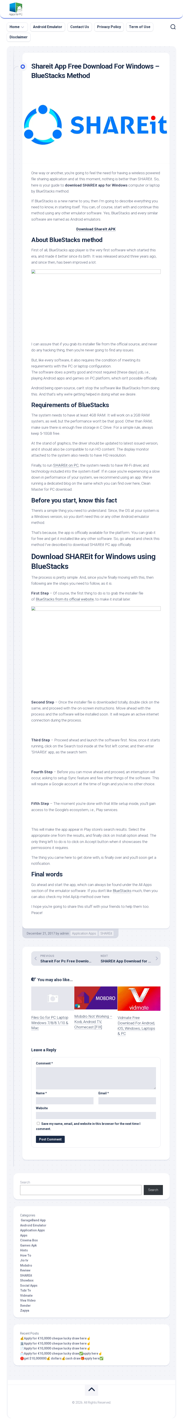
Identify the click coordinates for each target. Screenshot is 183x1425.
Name (41, 1093)
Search (25, 1182)
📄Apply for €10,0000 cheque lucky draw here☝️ (55, 1348)
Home (15, 27)
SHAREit (106, 933)
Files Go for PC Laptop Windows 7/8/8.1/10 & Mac (49, 1022)
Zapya (24, 1310)
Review (25, 1270)
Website (42, 1108)
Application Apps (84, 933)
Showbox (26, 1280)
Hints (24, 1250)
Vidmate (26, 1295)
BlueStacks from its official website (65, 599)
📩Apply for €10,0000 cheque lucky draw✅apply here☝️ (61, 1353)
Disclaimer (19, 37)
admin (64, 933)
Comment (44, 1063)
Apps (23, 1235)
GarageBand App (33, 1220)
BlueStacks (122, 890)
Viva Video (28, 1300)
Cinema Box (29, 1240)
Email (103, 1093)
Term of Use (139, 27)
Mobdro (26, 1265)
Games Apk (28, 1245)
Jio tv (24, 1260)
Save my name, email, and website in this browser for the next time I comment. (88, 1126)
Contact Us (79, 27)
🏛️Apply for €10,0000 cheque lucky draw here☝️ (55, 1343)
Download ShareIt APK (96, 229)
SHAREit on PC (66, 465)
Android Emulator (47, 27)
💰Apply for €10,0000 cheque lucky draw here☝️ (55, 1338)
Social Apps (28, 1285)
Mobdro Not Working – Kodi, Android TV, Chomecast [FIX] (93, 1021)
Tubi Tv (25, 1290)
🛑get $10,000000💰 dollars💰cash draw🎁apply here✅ (61, 1358)
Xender (25, 1305)
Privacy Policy (109, 27)
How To (25, 1255)
